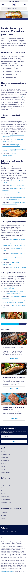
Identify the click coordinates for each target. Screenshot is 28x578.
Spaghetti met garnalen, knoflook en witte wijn (12, 287)
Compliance (4, 493)
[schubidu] (7, 531)
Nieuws (3, 466)
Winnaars (3, 515)
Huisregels (4, 488)
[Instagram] (3, 531)
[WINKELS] (22, 4)
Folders (3, 521)
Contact (3, 482)
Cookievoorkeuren (5, 499)
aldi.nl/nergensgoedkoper (7, 571)
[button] (3, 5)
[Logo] (14, 4)
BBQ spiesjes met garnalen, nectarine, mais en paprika (13, 203)
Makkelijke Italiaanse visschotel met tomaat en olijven (11, 145)
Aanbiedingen (4, 512)
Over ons (3, 451)
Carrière (3, 469)
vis (22, 96)
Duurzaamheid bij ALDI (7, 502)
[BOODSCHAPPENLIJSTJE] (25, 4)
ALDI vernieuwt (5, 460)
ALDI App (3, 463)
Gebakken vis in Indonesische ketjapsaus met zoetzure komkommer (14, 301)
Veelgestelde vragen (6, 485)
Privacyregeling (5, 496)
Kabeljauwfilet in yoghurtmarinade (10, 154)
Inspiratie (3, 518)
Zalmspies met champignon (17, 185)
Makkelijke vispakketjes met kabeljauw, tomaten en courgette (13, 198)
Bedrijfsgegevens (5, 454)
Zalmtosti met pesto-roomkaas (18, 267)
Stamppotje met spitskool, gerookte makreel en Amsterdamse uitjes (13, 244)
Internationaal (4, 457)
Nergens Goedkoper (6, 472)
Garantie (3, 491)
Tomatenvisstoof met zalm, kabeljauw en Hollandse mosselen (13, 292)
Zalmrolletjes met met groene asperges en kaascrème (14, 149)
